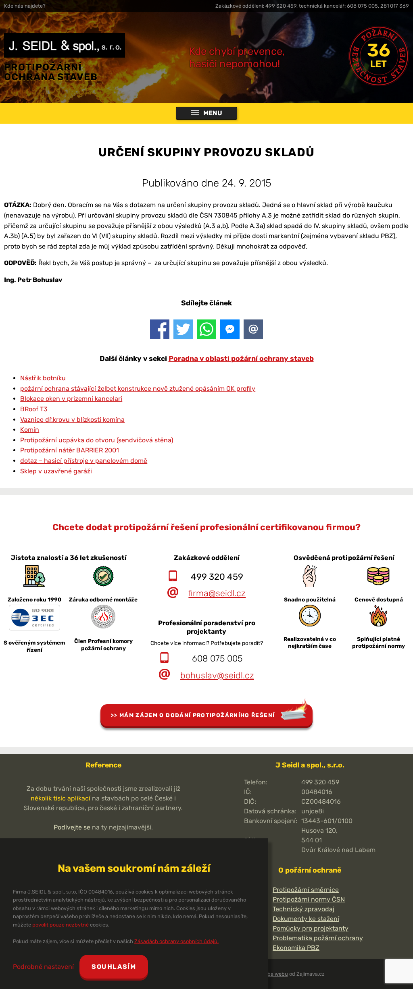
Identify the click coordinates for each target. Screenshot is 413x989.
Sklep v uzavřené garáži (56, 471)
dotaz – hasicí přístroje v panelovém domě (83, 460)
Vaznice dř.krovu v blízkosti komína (72, 419)
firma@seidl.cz (217, 593)
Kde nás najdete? (25, 6)
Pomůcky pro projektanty (310, 928)
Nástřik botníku (43, 378)
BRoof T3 (34, 409)
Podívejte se (72, 827)
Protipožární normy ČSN (309, 899)
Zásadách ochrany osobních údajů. (176, 941)
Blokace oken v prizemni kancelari (71, 398)
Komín (29, 429)
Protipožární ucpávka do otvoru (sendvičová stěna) (96, 440)
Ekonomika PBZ (296, 948)
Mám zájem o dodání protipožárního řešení (197, 715)
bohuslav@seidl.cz (217, 675)
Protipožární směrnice (306, 890)
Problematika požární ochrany (318, 938)
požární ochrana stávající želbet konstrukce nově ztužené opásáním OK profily (137, 388)
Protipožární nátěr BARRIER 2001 (69, 450)
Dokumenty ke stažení (306, 919)
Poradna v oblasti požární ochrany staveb (241, 359)
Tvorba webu (272, 974)
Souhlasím (114, 966)
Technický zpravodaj (303, 909)
